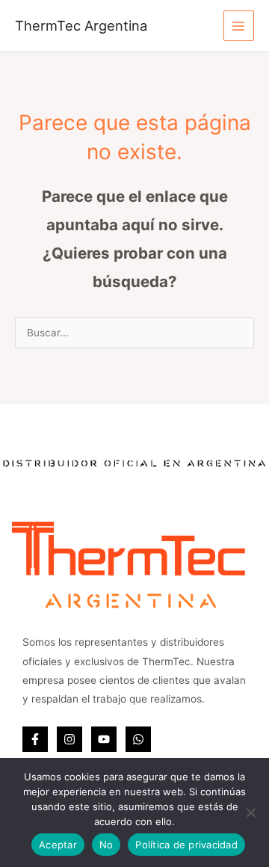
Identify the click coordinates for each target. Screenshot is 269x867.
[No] (250, 812)
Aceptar (58, 845)
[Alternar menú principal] (238, 25)
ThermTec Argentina (81, 25)
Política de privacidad (186, 845)
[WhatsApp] (138, 739)
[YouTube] (104, 739)
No (106, 845)
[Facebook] (35, 739)
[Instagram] (69, 739)
